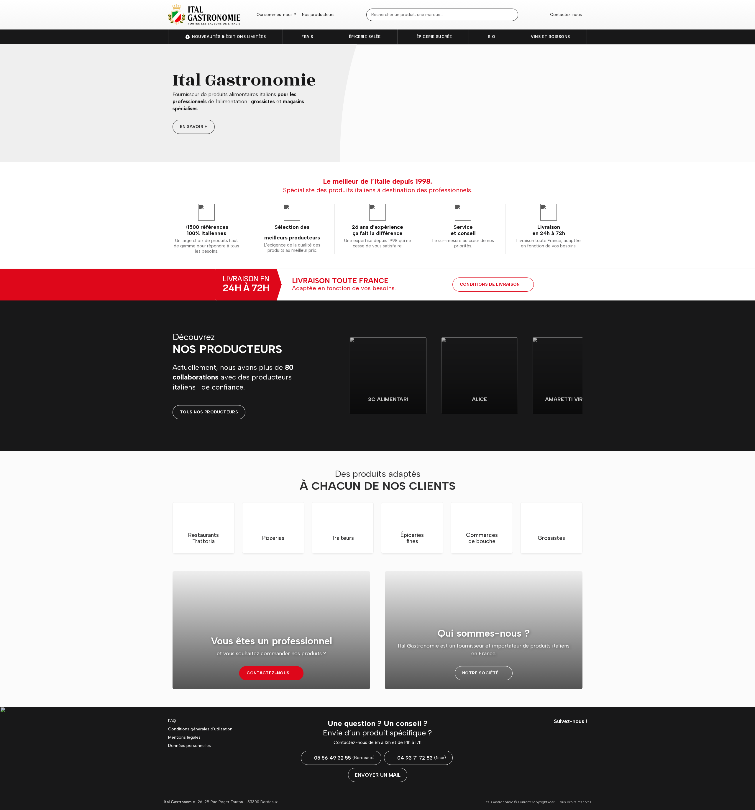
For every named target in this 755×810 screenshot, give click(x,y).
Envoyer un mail (378, 775)
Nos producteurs (318, 14)
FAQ (172, 721)
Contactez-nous (566, 14)
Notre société (480, 673)
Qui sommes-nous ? (276, 14)
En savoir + (193, 126)
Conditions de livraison (490, 284)
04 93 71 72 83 (421, 758)
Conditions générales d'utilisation (200, 729)
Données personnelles (189, 745)
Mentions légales (184, 737)
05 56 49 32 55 (344, 758)
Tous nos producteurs (209, 412)
